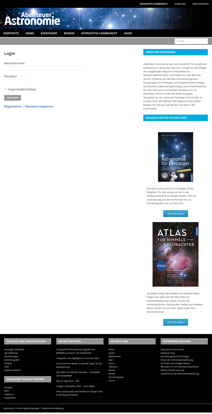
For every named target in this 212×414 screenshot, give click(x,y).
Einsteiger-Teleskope (14, 349)
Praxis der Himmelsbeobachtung (177, 359)
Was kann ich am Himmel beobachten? (180, 366)
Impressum (9, 408)
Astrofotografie (11, 359)
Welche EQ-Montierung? (173, 370)
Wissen (69, 33)
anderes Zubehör (12, 370)
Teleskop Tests (168, 352)
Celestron (9, 394)
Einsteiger (49, 33)
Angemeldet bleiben (22, 89)
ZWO (6, 390)
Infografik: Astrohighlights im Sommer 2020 (77, 358)
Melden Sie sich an (153, 104)
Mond (111, 349)
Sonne (111, 380)
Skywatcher (10, 397)
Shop (128, 33)
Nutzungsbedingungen (28, 408)
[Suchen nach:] (191, 41)
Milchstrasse (114, 356)
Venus (111, 363)
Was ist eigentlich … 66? (67, 380)
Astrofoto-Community (99, 33)
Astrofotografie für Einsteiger (175, 356)
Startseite (11, 33)
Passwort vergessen (39, 106)
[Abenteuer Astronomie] (106, 18)
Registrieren (13, 106)
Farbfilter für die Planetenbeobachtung (180, 373)
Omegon (8, 387)
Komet (111, 373)
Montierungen (11, 356)
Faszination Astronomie (172, 349)
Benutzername (14, 63)
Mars (110, 359)
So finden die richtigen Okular (175, 363)
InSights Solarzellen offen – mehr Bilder (75, 386)
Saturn (111, 370)
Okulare (8, 363)
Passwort (10, 76)
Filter (6, 366)
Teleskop (112, 366)
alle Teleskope (11, 352)
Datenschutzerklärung (52, 408)
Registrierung (201, 3)
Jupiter (111, 352)
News (30, 33)
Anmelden (180, 3)
